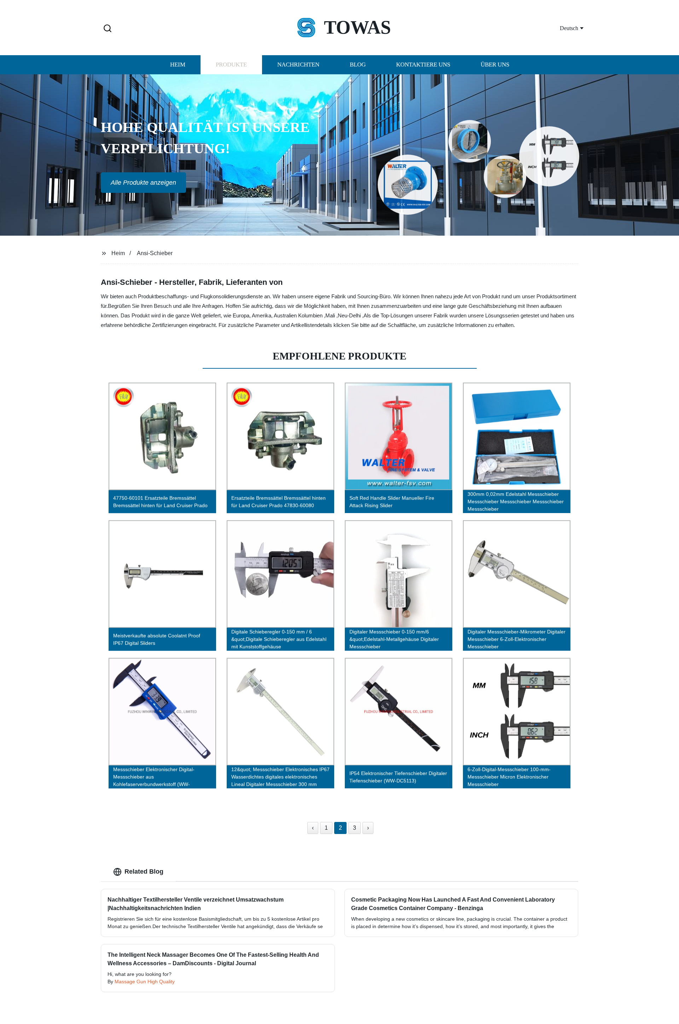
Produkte (231, 64)
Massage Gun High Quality (145, 981)
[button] (107, 28)
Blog (358, 64)
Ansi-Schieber (155, 253)
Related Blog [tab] (143, 871)
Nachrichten (298, 64)
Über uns (495, 64)
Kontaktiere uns (423, 64)
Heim (177, 64)
